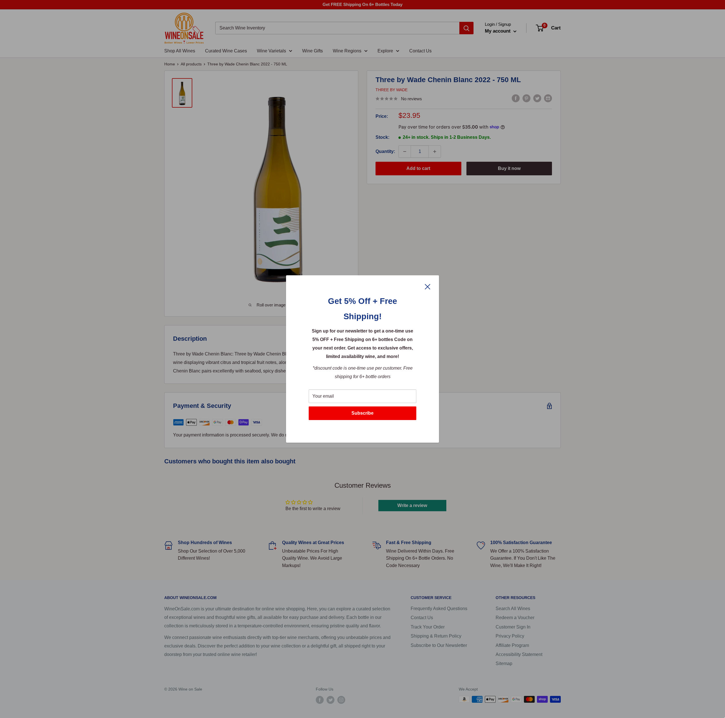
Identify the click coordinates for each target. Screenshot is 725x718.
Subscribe (362, 413)
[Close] (427, 286)
